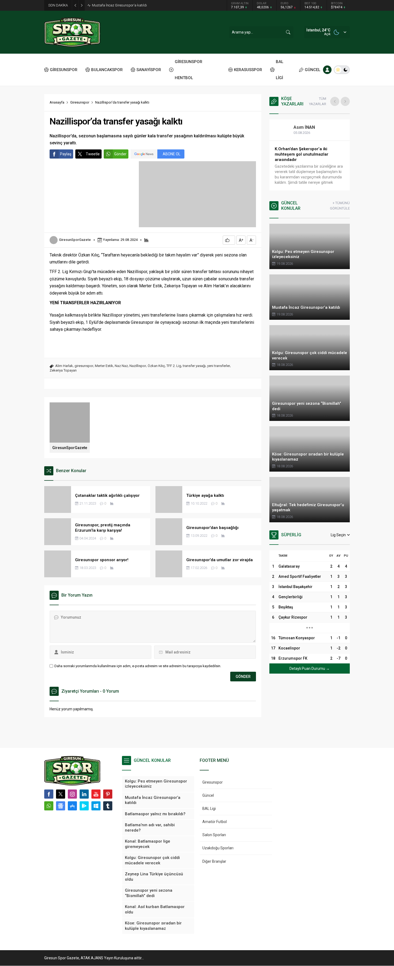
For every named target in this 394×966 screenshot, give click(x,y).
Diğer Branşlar (214, 861)
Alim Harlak (64, 366)
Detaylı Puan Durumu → (309, 668)
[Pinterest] (107, 794)
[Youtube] (96, 794)
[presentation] (334, 101)
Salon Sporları (214, 835)
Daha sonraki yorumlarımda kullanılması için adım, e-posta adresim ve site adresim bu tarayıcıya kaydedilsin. (137, 666)
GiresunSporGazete (75, 240)
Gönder (120, 154)
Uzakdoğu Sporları (217, 848)
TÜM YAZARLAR (317, 101)
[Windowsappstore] (96, 805)
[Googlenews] (60, 805)
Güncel (208, 795)
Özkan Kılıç (156, 366)
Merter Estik (104, 366)
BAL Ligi (209, 808)
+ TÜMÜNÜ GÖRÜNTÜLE (340, 205)
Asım (304, 127)
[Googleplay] (84, 805)
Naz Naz (121, 366)
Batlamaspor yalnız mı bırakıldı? (117, 5)
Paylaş (65, 154)
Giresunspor (79, 102)
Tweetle (93, 154)
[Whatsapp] (48, 805)
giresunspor (84, 366)
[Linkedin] (84, 794)
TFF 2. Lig (173, 366)
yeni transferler (218, 366)
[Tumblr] (107, 805)
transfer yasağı (194, 366)
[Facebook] (48, 794)
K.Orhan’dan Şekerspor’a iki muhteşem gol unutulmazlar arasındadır (301, 154)
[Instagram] (72, 794)
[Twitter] (60, 794)
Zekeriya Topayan (63, 370)
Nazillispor (137, 366)
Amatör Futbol (214, 822)
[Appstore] (72, 805)
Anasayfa (57, 102)
